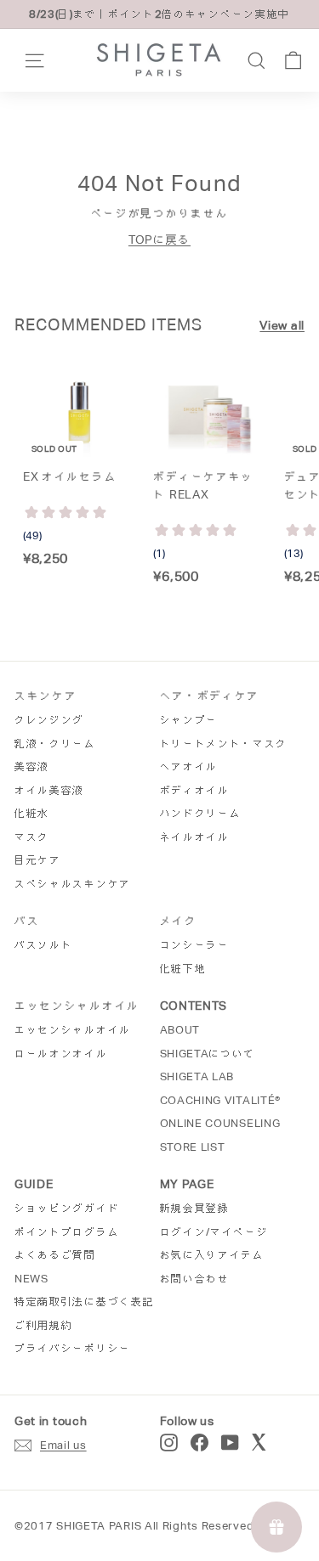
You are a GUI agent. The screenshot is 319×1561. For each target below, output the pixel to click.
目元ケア (37, 860)
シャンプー (189, 719)
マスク (31, 837)
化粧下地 (183, 968)
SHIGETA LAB (197, 1076)
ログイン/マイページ (214, 1232)
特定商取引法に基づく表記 (84, 1301)
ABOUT (180, 1029)
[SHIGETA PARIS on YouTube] (230, 1442)
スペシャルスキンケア (72, 883)
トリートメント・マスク (224, 743)
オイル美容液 (49, 790)
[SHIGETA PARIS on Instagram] (169, 1442)
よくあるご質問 (55, 1254)
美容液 (31, 766)
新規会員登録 (195, 1208)
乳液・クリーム (55, 743)
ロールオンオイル (61, 1053)
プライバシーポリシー (72, 1348)
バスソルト (43, 944)
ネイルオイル (195, 837)
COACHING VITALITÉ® (221, 1100)
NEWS (31, 1278)
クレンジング (49, 719)
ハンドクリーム (201, 813)
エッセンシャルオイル (72, 1029)
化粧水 (31, 813)
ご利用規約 (43, 1325)
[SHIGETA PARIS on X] (260, 1442)
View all (282, 325)
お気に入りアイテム (212, 1254)
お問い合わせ (195, 1278)
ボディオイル (195, 790)
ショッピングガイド (66, 1208)
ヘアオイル (189, 766)
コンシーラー (195, 944)
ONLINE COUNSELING (220, 1123)
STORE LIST (192, 1147)
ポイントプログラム (66, 1232)
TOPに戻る (159, 239)
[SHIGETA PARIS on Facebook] (199, 1442)
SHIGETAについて (208, 1053)
